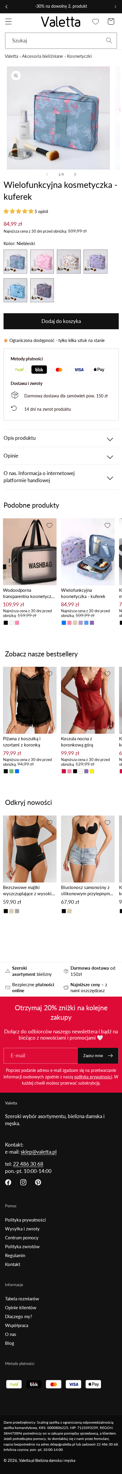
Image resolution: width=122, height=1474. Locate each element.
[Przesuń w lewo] (47, 174)
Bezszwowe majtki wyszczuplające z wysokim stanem (29, 891)
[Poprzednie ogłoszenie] (6, 6)
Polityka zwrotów (22, 1246)
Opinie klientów (20, 1307)
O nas (10, 1334)
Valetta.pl (26, 1460)
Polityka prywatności (25, 1219)
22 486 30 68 (28, 1164)
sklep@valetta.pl (39, 1152)
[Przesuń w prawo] (74, 174)
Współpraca (16, 1325)
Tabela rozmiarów (22, 1298)
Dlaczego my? (18, 1316)
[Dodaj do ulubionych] (49, 525)
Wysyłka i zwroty (22, 1228)
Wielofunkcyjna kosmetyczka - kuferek (83, 593)
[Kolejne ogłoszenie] (115, 6)
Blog (9, 1343)
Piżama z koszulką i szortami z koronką (22, 741)
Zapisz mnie (93, 1055)
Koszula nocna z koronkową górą (77, 741)
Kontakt (12, 1264)
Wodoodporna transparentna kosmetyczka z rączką (29, 593)
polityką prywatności (93, 1076)
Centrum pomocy (21, 1237)
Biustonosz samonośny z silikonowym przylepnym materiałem (85, 891)
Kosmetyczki (79, 56)
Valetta (11, 56)
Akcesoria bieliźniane (42, 56)
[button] (8, 21)
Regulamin (15, 1255)
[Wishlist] (95, 21)
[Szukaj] (109, 40)
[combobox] (61, 40)
